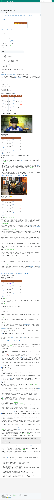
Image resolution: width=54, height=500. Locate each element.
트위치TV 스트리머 (29, 15)
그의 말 (4, 398)
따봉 (13, 455)
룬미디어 (3, 365)
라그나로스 (22, 160)
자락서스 (8, 244)
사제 (3, 111)
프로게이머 (14, 17)
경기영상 (4, 161)
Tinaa (18, 78)
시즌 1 (15, 25)
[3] (11, 48)
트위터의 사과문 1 (34, 447)
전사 (3, 98)
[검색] (51, 1)
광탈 (21, 344)
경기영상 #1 (6, 217)
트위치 (3, 390)
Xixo (14, 404)
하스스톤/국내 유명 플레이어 (21, 17)
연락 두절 (22, 357)
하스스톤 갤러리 (11, 78)
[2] (11, 47)
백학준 (13, 411)
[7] (18, 427)
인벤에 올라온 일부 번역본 (26, 433)
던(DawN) (29, 225)
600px (2, 31)
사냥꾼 (3, 104)
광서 (2, 12)
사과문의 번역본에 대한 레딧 (25, 447)
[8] (13, 430)
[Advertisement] (48, 18)
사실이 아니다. (10, 345)
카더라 (12, 402)
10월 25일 (12, 36)
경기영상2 (8, 161)
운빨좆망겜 (6, 400)
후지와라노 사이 (31, 395)
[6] (15, 404)
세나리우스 (31, 266)
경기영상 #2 (12, 217)
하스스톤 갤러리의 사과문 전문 (15, 447)
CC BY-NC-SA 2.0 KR (16, 495)
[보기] (49, 1)
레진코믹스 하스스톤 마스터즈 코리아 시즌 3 (9, 91)
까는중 (25, 449)
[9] (20, 433)
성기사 (13, 101)
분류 (2, 15)
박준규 (26, 26)
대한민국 (2, 29)
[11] (30, 451)
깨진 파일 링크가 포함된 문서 (9, 15)
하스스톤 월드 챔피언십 (28, 324)
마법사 (13, 108)
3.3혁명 (4, 326)
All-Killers (12, 40)
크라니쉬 (27, 354)
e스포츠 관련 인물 (9, 17)
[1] (13, 41)
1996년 (9, 36)
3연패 (19, 167)
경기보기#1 (6, 317)
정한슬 (15, 26)
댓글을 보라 (17, 402)
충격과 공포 (23, 337)
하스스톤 (6, 29)
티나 (1, 20)
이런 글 (30, 384)
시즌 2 (21, 25)
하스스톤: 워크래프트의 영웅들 (20, 15)
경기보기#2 (10, 317)
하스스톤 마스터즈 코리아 (19, 77)
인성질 (19, 429)
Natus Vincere (10, 41)
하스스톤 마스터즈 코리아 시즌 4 (12, 340)
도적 (3, 101)
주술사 (13, 98)
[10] (12, 438)
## (22, 403)
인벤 (26, 445)
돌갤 (12, 337)
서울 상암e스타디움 (6, 415)
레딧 (34, 432)
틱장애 (24, 395)
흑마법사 (2, 108)
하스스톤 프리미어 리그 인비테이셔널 (11, 354)
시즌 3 (26, 25)
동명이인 (3, 19)
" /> (3, 97)
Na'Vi (5, 411)
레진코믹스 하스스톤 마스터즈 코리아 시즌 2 (9, 88)
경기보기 (6, 259)
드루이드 (13, 104)
